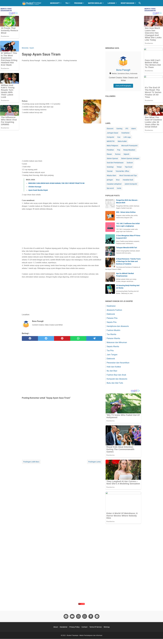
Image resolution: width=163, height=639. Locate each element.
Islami (133, 128)
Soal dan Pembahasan (115, 163)
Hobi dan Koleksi (114, 367)
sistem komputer (131, 184)
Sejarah (126, 154)
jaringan (110, 180)
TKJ (66, 3)
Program (78, 3)
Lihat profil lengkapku (123, 86)
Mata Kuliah (122, 141)
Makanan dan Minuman (117, 342)
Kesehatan (125, 133)
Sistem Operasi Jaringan (130, 158)
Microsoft (55, 3)
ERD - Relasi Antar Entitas (126, 212)
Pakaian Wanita (113, 338)
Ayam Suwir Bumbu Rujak (38, 190)
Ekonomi (110, 128)
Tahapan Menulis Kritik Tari (126, 247)
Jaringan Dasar (112, 133)
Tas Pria (110, 350)
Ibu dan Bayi (112, 371)
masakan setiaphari (114, 184)
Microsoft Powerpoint (129, 146)
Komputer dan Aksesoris (117, 379)
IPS (127, 128)
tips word (110, 188)
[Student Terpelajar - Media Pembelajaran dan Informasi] (34, 3)
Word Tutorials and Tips (128, 175)
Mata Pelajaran (112, 146)
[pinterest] (62, 338)
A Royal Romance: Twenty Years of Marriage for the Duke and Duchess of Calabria (128, 261)
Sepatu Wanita (113, 346)
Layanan (111, 3)
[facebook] (30, 338)
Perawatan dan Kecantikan (118, 363)
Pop (118, 150)
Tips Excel (128, 167)
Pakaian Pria (112, 318)
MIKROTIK (111, 141)
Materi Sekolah (95, 3)
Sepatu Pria (111, 322)
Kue (118, 137)
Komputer (110, 137)
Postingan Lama (94, 462)
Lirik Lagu (127, 137)
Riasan (109, 154)
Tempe (119, 167)
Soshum (130, 163)
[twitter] (46, 338)
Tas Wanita (111, 334)
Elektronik (111, 314)
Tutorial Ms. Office (122, 171)
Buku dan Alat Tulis (115, 383)
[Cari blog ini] (139, 3)
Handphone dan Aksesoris (118, 326)
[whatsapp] (78, 338)
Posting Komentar (70, 60)
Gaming (119, 128)
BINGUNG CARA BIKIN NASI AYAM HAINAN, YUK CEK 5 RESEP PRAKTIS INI (56, 183)
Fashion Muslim (113, 330)
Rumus (117, 154)
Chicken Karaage (34, 187)
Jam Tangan (112, 354)
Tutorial (109, 171)
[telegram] (94, 338)
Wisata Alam (111, 175)
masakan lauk (128, 180)
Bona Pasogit (123, 69)
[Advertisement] (81, 26)
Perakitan (110, 150)
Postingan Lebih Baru (31, 462)
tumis (119, 188)
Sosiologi (110, 167)
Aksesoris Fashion (114, 310)
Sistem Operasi (112, 158)
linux (118, 180)
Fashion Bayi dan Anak (116, 375)
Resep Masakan (127, 3)
